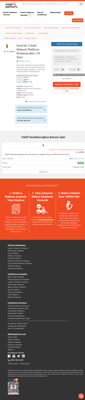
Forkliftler (28, 33)
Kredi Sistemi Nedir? (15, 313)
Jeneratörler (42, 33)
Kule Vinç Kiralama (15, 292)
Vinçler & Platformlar (12, 33)
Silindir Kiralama (14, 266)
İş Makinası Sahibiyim (16, 311)
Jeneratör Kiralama (15, 268)
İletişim (10, 350)
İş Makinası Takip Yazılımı (18, 323)
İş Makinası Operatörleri (17, 326)
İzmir (20, 38)
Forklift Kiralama (14, 258)
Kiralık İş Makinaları (17, 245)
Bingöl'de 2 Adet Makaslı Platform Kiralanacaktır (66, 150)
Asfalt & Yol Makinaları (70, 28)
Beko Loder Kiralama (16, 277)
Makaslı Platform (31, 38)
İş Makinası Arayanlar (17, 274)
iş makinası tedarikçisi (45, 220)
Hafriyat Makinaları (12, 28)
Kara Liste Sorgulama (16, 316)
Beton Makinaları (50, 28)
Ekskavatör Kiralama (16, 251)
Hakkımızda (12, 337)
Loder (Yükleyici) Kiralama (18, 248)
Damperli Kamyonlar (31, 28)
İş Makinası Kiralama (17, 303)
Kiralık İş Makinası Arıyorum (10, 13)
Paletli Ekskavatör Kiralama (18, 279)
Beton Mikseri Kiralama (17, 287)
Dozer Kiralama (14, 290)
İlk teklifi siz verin (24, 61)
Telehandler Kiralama (16, 285)
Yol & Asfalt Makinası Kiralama (20, 263)
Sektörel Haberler (14, 342)
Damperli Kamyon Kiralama (18, 261)
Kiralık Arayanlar (10, 38)
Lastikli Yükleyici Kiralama (18, 282)
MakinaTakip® (55, 12)
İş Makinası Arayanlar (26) (18, 308)
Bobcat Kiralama (14, 297)
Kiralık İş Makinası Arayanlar (27, 13)
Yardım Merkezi (14, 340)
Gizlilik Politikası (14, 347)
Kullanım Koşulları (15, 345)
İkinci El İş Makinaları (42, 13)
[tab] (66, 44)
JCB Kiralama (13, 295)
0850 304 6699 (16, 360)
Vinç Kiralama (13, 253)
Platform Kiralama (15, 256)
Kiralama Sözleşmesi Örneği (19, 318)
